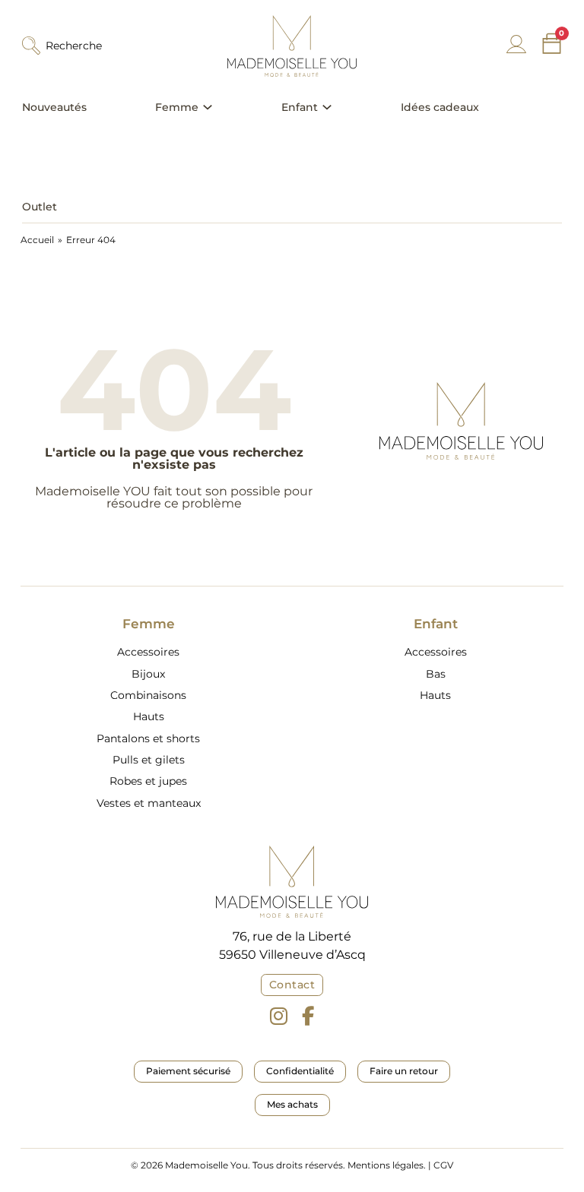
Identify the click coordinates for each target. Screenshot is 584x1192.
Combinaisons (148, 695)
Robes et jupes (148, 781)
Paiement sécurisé (188, 1071)
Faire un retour (404, 1071)
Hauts (148, 716)
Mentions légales (386, 1165)
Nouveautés (54, 107)
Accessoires (148, 652)
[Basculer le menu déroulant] (207, 107)
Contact (292, 984)
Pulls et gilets (149, 760)
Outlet (39, 206)
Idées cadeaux (440, 107)
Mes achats (292, 1104)
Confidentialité (300, 1071)
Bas (436, 674)
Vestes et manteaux (149, 803)
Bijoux (148, 674)
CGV (443, 1165)
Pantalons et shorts (148, 738)
